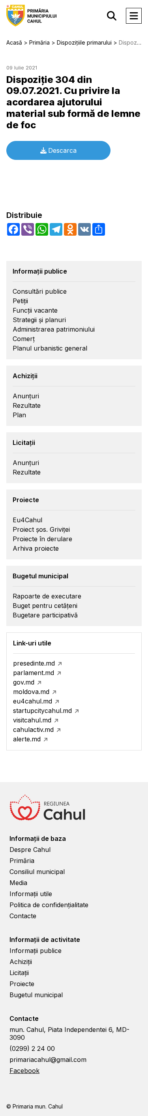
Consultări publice (40, 291)
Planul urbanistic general (50, 348)
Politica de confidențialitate (48, 905)
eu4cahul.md (32, 701)
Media (18, 883)
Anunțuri (26, 396)
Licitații (19, 973)
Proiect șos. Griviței (41, 529)
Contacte (22, 916)
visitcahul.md (32, 720)
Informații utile (30, 894)
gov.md (23, 682)
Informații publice (35, 951)
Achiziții (20, 962)
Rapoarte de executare (47, 596)
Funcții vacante (35, 310)
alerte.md (27, 739)
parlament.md (33, 673)
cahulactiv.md (33, 729)
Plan (19, 415)
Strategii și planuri (39, 320)
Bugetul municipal (36, 995)
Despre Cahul (30, 849)
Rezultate (27, 405)
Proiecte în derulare (42, 539)
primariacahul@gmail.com (47, 1059)
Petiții (20, 301)
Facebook (24, 1071)
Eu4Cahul (27, 520)
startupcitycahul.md (42, 711)
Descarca (62, 150)
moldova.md (31, 692)
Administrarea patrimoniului (54, 329)
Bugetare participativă (45, 615)
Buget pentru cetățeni (45, 606)
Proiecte (21, 984)
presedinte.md (34, 663)
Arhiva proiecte (36, 548)
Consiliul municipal (37, 872)
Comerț (24, 339)
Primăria (21, 861)
